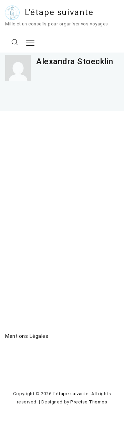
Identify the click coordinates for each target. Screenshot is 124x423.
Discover (15, 273)
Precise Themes (88, 401)
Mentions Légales (26, 336)
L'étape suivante (59, 12)
